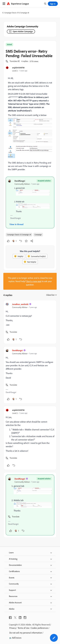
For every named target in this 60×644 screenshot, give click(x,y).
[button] (15, 61)
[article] (30, 322)
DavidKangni (20, 181)
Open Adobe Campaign (23, 31)
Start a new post (33, 281)
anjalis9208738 (18, 67)
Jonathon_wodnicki (20, 304)
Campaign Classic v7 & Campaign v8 (16, 13)
